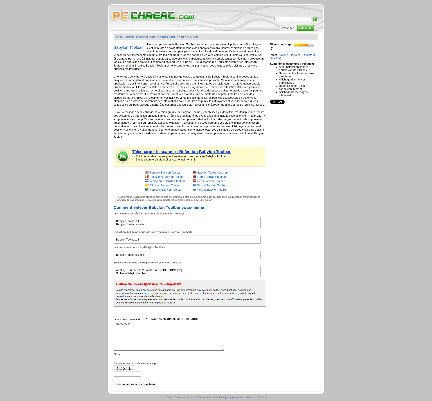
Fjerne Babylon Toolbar (211, 176)
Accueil (119, 36)
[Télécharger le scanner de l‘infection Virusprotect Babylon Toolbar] (123, 156)
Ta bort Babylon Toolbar (211, 185)
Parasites (288, 28)
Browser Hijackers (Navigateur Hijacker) (157, 36)
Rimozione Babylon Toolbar (167, 176)
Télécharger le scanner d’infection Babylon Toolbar (181, 151)
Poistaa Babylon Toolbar (212, 189)
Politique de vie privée (231, 397)
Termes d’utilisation (206, 397)
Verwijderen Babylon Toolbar (167, 181)
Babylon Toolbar (189, 36)
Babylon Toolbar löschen (212, 172)
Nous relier (261, 397)
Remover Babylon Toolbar (166, 189)
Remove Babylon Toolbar (165, 172)
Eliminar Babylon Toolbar (165, 185)
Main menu (305, 28)
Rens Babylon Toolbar (211, 181)
